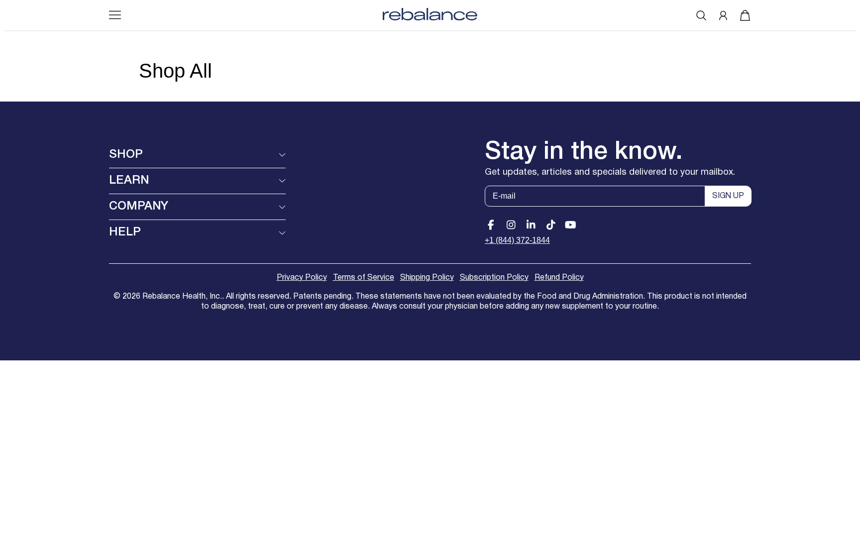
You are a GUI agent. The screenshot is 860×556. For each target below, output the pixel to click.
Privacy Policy (302, 277)
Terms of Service (363, 277)
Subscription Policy (494, 277)
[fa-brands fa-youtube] (570, 225)
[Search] (701, 15)
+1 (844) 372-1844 (517, 240)
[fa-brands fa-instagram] (511, 225)
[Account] (723, 15)
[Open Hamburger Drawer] (115, 15)
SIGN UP (728, 196)
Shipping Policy (427, 277)
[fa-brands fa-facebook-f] (491, 225)
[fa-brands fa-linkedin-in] (531, 225)
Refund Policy (559, 277)
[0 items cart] (745, 15)
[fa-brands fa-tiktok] (550, 225)
